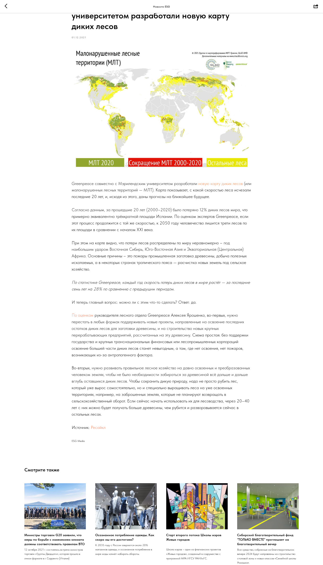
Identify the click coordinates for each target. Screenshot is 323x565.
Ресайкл (98, 427)
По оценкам (82, 315)
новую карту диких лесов (220, 183)
